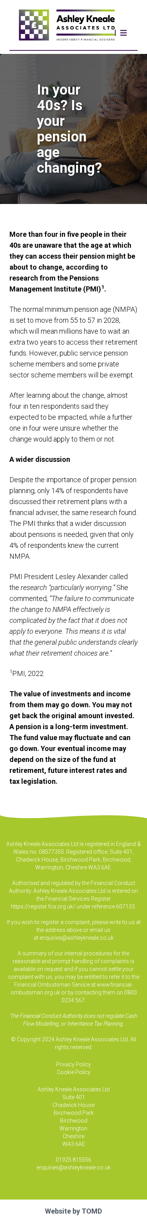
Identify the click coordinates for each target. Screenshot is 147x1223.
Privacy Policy (73, 1064)
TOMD (92, 1211)
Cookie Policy (74, 1072)
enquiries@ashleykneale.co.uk (77, 938)
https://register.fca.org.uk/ (43, 906)
